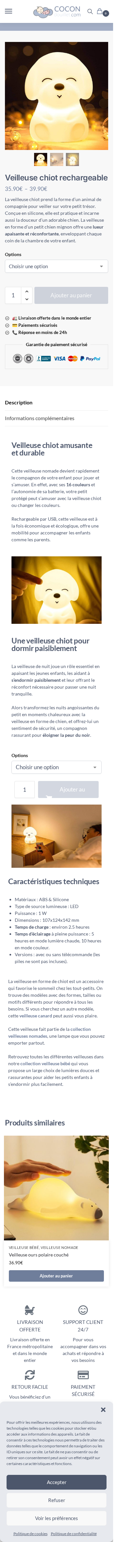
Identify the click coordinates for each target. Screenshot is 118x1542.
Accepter (57, 1482)
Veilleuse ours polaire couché (39, 1254)
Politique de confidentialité (74, 1533)
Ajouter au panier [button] (56, 1275)
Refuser (56, 1500)
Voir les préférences (56, 1518)
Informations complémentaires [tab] (39, 418)
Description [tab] (18, 402)
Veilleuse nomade (59, 1248)
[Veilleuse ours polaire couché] (56, 1188)
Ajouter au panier (71, 295)
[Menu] (15, 11)
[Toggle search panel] (90, 11)
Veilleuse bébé (24, 1248)
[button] (103, 1409)
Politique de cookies (30, 1533)
